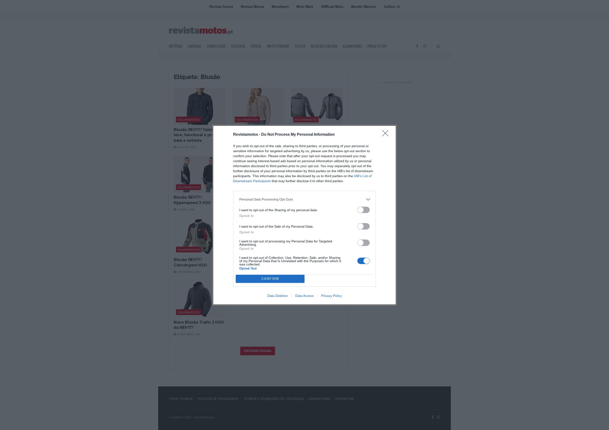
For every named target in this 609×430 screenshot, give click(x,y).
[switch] (363, 210)
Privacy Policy (331, 296)
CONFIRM (270, 278)
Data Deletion (277, 296)
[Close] (386, 134)
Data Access (304, 296)
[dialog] (304, 215)
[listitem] (304, 199)
